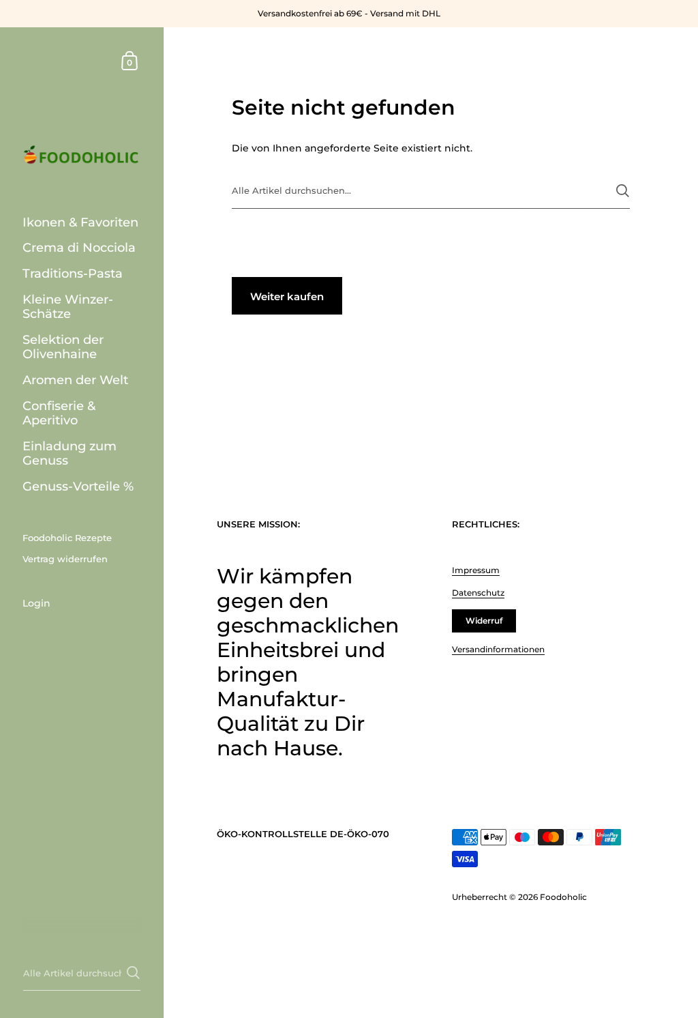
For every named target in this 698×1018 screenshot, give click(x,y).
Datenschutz (478, 592)
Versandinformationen (498, 649)
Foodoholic (563, 897)
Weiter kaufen (287, 296)
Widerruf (484, 620)
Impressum (476, 570)
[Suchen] (623, 191)
